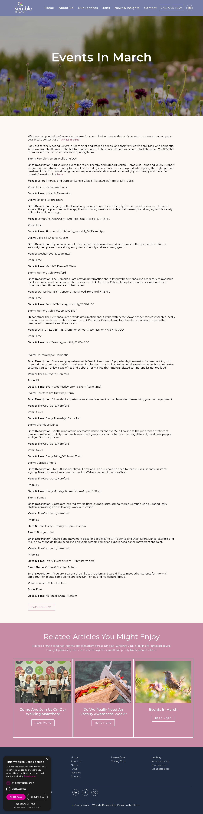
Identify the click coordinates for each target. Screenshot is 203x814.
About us (76, 761)
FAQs (74, 768)
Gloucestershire (161, 768)
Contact (150, 8)
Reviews (76, 772)
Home (49, 8)
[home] (23, 8)
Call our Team (171, 7)
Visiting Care (118, 761)
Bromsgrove (159, 764)
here (60, 174)
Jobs (106, 8)
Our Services (88, 8)
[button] (66, 8)
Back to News (41, 607)
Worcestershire (160, 761)
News (74, 764)
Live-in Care (118, 757)
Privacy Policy (81, 805)
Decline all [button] (37, 797)
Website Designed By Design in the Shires (115, 805)
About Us (66, 8)
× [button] (47, 759)
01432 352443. (70, 139)
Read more (43, 722)
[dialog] (27, 783)
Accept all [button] (16, 797)
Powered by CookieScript (27, 807)
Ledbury (156, 757)
